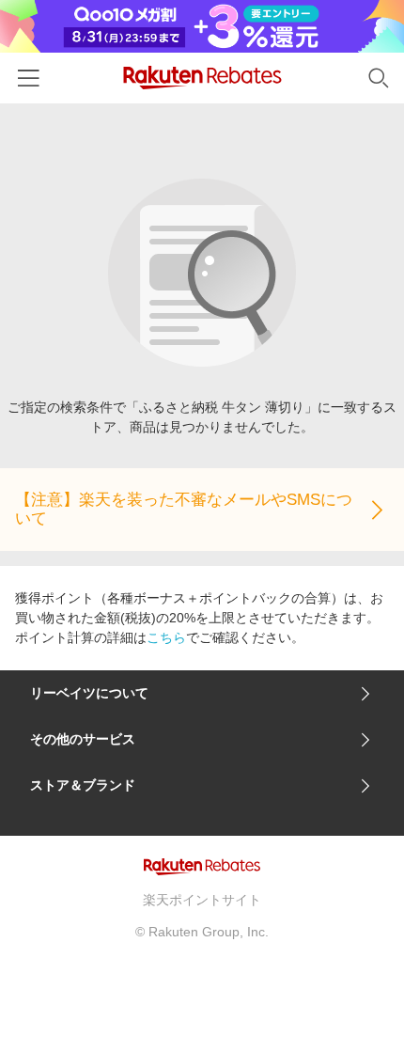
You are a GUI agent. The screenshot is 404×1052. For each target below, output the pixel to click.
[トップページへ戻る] (202, 77)
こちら (166, 637)
